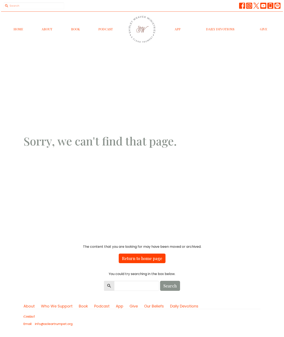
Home (18, 29)
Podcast (105, 29)
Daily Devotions (220, 29)
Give (263, 29)
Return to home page (142, 258)
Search (170, 286)
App (177, 29)
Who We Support (57, 306)
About (47, 29)
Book (75, 29)
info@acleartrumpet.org (54, 324)
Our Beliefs (154, 306)
